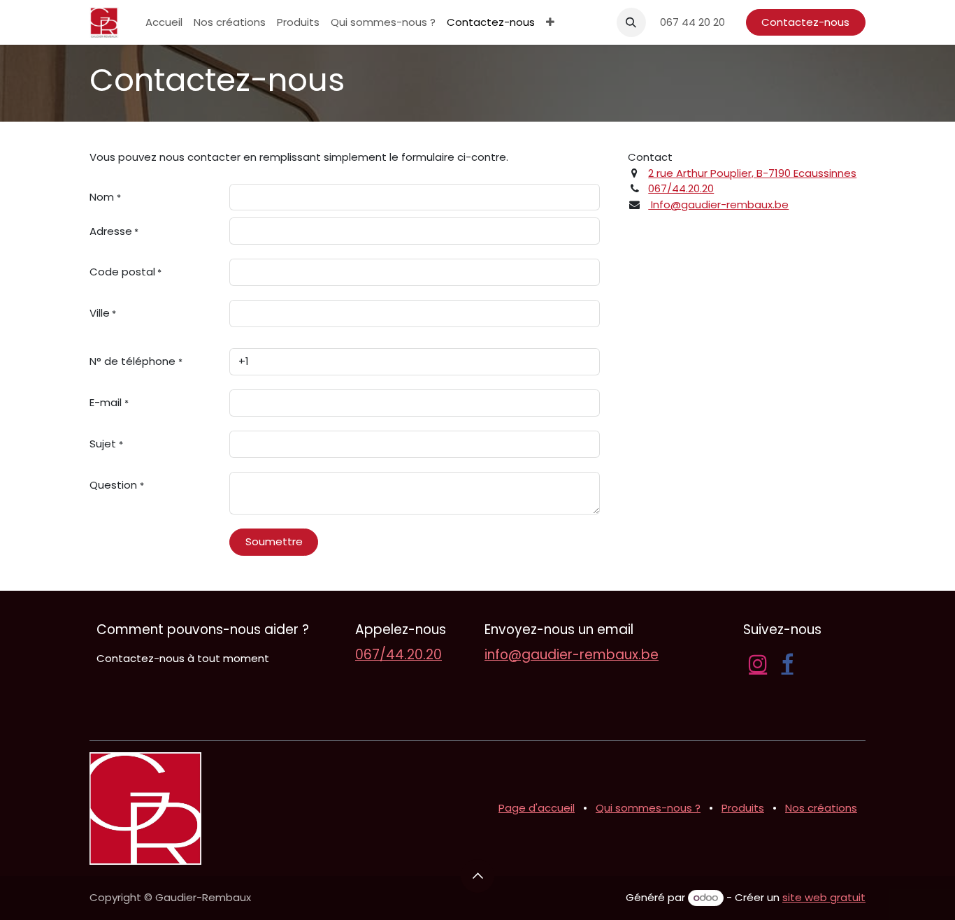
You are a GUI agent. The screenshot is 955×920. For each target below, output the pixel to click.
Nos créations (821, 807)
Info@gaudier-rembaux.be (718, 204)
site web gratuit (824, 897)
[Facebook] (787, 663)
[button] (631, 22)
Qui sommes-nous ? (648, 807)
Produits (742, 807)
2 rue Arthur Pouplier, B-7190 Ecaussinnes (752, 173)
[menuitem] (164, 22)
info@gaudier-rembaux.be (571, 654)
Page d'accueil (536, 807)
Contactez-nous (805, 22)
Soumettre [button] (274, 541)
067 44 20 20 (692, 22)
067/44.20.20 (681, 188)
